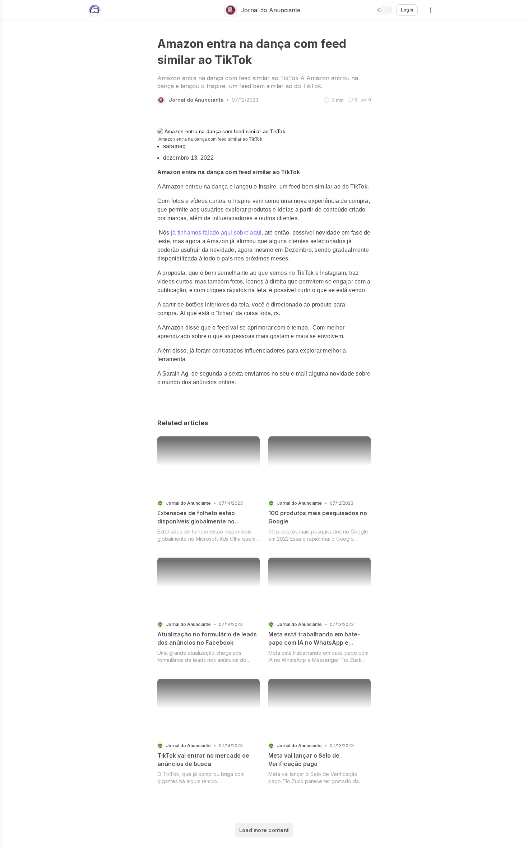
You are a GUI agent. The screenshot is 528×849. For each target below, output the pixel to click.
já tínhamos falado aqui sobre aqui (216, 233)
